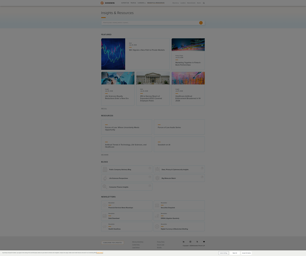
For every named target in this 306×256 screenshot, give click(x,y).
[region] (153, 253)
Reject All (235, 253)
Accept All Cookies (246, 253)
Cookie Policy (100, 252)
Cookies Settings (223, 253)
